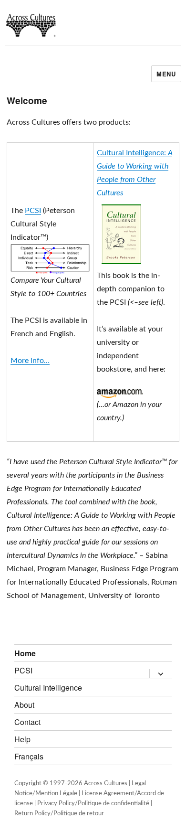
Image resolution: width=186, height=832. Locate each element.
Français (28, 756)
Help (22, 739)
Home (25, 653)
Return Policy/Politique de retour (59, 814)
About (24, 704)
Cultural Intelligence (48, 687)
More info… (30, 360)
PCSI (33, 210)
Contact (27, 721)
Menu (166, 73)
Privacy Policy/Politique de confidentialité (93, 803)
